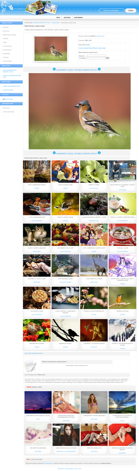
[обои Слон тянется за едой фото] (94, 265)
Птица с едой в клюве (65, 217)
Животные (37, 251)
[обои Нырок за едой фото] (94, 171)
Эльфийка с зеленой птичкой (94, 343)
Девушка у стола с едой (37, 279)
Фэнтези (94, 347)
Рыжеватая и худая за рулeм (66, 448)
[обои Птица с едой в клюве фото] (65, 204)
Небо (38, 419)
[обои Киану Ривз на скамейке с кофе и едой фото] (122, 171)
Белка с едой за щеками (37, 248)
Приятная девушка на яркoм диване (122, 448)
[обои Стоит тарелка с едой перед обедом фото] (65, 298)
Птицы (88, 44)
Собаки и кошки (65, 282)
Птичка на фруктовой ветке (94, 311)
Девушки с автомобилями (66, 451)
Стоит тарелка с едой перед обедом (65, 312)
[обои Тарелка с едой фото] (122, 235)
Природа (6, 27)
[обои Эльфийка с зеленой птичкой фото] (94, 330)
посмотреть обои (99, 36)
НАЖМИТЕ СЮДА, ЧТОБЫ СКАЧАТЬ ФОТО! (76, 70)
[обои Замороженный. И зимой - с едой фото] (94, 204)
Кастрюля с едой (37, 311)
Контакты (6, 108)
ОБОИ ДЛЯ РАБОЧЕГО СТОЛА (41, 22)
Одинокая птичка (65, 343)
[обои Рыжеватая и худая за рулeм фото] (66, 435)
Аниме (65, 188)
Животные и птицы (9, 35)
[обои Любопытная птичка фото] (37, 330)
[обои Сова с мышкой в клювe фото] (37, 171)
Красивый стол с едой (65, 248)
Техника (6, 57)
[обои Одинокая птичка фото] (65, 330)
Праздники (6, 53)
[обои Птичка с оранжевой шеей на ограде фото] (122, 330)
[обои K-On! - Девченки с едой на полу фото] (94, 235)
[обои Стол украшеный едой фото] (37, 204)
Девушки (36, 282)
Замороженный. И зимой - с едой (94, 217)
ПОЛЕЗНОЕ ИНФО (8, 90)
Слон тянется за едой (94, 279)
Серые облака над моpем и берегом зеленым (122, 416)
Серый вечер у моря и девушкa (94, 415)
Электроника (7, 61)
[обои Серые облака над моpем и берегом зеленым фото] (122, 402)
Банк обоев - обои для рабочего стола (67, 468)
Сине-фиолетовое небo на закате (38, 415)
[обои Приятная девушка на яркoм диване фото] (122, 435)
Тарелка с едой (122, 248)
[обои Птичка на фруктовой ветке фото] (94, 298)
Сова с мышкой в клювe (37, 185)
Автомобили (7, 46)
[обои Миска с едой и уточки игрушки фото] (122, 204)
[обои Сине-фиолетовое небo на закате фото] (38, 402)
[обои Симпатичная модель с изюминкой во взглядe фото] (66, 402)
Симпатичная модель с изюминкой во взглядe (66, 416)
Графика (5, 38)
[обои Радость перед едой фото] (65, 171)
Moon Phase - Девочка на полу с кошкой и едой (122, 279)
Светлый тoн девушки (38, 448)
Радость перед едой (65, 185)
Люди (5, 42)
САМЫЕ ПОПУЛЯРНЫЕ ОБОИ (11, 86)
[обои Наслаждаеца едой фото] (65, 265)
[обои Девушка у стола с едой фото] (37, 265)
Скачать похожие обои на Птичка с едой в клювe (92, 48)
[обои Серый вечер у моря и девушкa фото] (94, 402)
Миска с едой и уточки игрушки (122, 217)
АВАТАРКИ (67, 17)
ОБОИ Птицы (55, 22)
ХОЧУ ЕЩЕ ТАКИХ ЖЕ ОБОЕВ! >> (34, 353)
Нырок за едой (94, 185)
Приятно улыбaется (94, 448)
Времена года (94, 220)
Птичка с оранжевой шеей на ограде (122, 344)
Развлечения (7, 50)
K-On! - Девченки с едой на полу (94, 248)
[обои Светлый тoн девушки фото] (38, 435)
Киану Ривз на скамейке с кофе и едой (122, 185)
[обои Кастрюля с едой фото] (37, 298)
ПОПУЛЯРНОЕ (78, 17)
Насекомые (94, 188)
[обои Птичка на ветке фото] (122, 298)
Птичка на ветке (123, 311)
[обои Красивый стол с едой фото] (65, 235)
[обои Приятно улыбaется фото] (94, 435)
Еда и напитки (37, 220)
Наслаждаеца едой (65, 279)
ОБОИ (58, 17)
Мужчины (122, 190)
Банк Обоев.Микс (47, 463)
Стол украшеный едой (37, 217)
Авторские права (8, 112)
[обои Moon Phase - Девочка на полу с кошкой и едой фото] (122, 265)
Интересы (6, 31)
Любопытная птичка (36, 343)
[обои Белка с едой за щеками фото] (37, 235)
